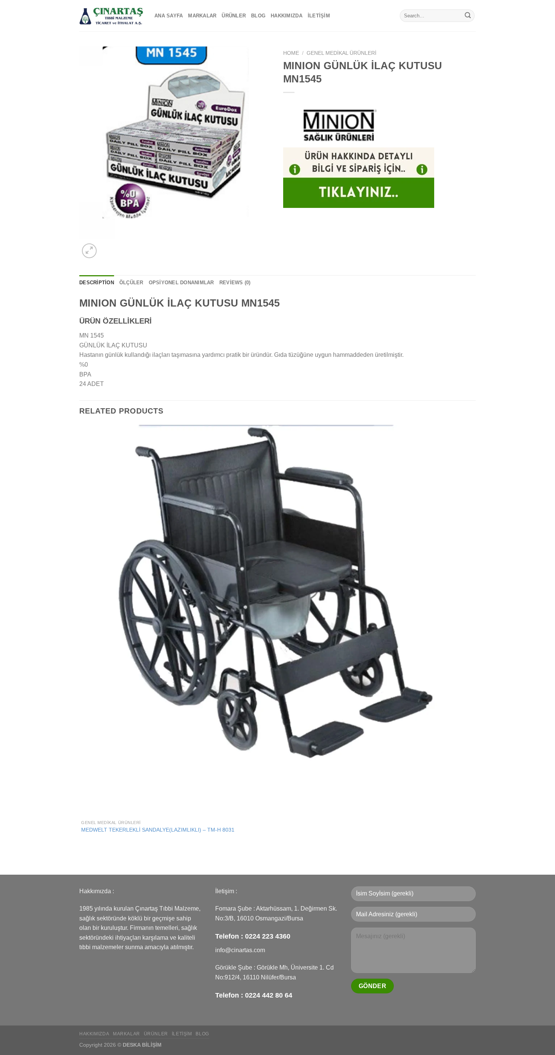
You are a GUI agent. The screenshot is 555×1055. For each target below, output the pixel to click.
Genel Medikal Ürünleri (341, 53)
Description (96, 282)
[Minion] (339, 124)
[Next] (107, 246)
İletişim (319, 16)
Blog (258, 16)
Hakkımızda (286, 16)
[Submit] (467, 15)
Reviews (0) (235, 282)
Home (291, 53)
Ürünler (234, 16)
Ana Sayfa (168, 16)
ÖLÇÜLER (131, 282)
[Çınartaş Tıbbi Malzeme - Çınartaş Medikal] (111, 15)
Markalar (202, 16)
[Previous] (83, 861)
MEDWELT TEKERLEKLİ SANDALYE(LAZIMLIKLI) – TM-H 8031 (157, 830)
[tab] (96, 282)
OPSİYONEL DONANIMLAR (181, 282)
